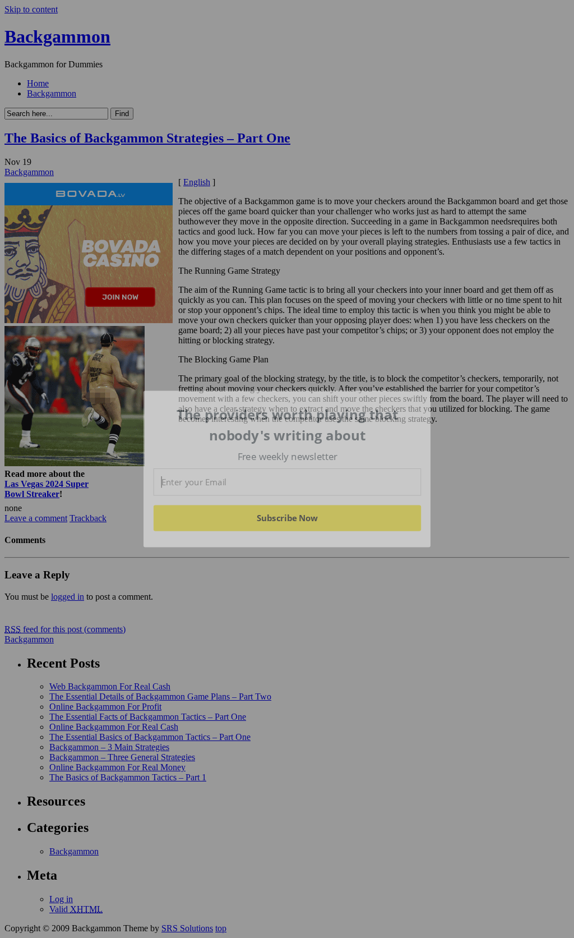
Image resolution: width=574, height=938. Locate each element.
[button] (288, 424)
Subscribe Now (287, 517)
